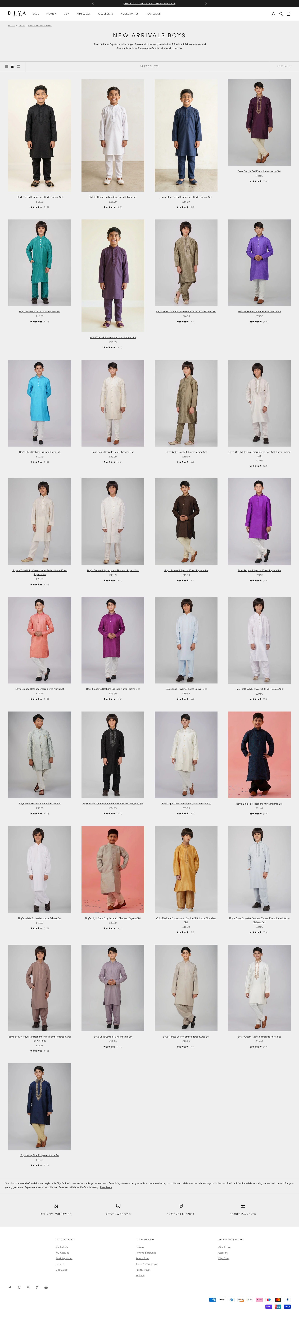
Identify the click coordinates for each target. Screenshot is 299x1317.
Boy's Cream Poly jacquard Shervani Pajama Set (113, 570)
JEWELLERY (106, 13)
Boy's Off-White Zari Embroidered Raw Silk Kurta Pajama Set (259, 454)
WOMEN (51, 13)
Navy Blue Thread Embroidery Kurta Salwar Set (186, 197)
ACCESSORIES (130, 13)
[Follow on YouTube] (46, 1287)
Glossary (223, 1252)
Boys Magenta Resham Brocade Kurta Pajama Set (113, 689)
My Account (62, 1252)
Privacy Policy (143, 1270)
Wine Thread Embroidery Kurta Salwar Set (113, 337)
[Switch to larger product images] (6, 66)
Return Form (142, 1258)
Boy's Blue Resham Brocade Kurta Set (39, 452)
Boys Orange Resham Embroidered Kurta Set (39, 689)
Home (11, 25)
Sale (36, 13)
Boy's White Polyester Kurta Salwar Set (39, 918)
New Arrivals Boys (40, 25)
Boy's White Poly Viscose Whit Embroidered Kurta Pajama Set (39, 572)
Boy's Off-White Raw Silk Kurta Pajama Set (259, 689)
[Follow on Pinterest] (37, 1287)
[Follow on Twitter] (19, 1287)
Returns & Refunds (146, 1252)
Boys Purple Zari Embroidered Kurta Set (259, 171)
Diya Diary (223, 1258)
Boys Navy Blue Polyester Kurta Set (39, 1155)
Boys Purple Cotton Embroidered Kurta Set (186, 1036)
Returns (60, 1264)
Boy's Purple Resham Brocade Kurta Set (259, 311)
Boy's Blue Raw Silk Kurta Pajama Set (39, 311)
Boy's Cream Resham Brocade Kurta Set (259, 1036)
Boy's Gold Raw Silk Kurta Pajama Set (186, 452)
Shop (22, 25)
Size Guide (61, 1270)
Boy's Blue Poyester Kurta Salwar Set (186, 689)
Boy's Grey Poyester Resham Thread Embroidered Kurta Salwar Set (259, 920)
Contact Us (62, 1247)
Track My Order (64, 1258)
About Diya (224, 1247)
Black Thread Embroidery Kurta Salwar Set (40, 197)
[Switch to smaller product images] (12, 66)
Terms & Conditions (146, 1264)
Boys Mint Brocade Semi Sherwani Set (40, 803)
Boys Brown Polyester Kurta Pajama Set (186, 570)
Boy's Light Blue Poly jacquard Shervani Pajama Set (113, 918)
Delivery (140, 1247)
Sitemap (140, 1275)
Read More (106, 1187)
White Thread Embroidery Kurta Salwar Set (112, 197)
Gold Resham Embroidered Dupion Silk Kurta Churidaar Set (186, 920)
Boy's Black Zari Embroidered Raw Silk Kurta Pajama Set (113, 803)
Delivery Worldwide (56, 1214)
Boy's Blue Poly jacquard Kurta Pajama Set (259, 803)
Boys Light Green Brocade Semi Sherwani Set (186, 803)
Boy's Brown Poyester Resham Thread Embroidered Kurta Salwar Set (39, 1038)
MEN (67, 13)
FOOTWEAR (153, 13)
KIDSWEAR (84, 13)
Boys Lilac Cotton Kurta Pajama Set (113, 1036)
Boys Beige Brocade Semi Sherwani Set (113, 452)
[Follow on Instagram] (28, 1287)
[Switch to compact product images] (18, 66)
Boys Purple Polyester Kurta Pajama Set (259, 570)
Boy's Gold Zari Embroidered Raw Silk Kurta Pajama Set (186, 311)
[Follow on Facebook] (10, 1287)
